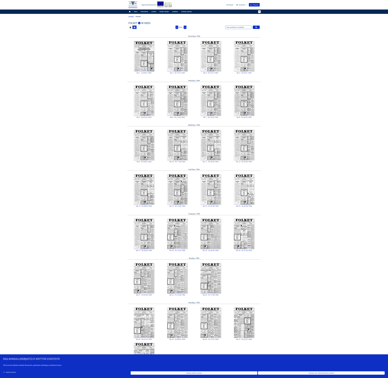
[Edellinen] (177, 27)
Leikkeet (175, 12)
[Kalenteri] (130, 27)
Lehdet (153, 12)
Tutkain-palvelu (186, 12)
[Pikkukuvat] (134, 27)
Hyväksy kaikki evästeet (194, 373)
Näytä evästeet (11, 372)
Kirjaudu (255, 5)
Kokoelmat (144, 12)
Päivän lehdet (164, 12)
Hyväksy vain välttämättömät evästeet (321, 373)
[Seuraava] (185, 27)
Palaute (230, 5)
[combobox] (181, 27)
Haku (135, 12)
